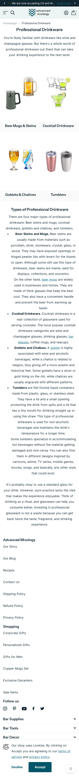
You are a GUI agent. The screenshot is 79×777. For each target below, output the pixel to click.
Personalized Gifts (16, 645)
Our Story (10, 546)
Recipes (8, 570)
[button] (4, 3)
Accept (40, 767)
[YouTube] (24, 708)
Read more (64, 3)
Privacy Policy (13, 617)
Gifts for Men (12, 657)
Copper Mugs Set (16, 668)
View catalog (5, 13)
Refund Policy (13, 606)
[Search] (13, 12)
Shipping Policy (14, 594)
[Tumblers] (58, 160)
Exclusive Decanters (17, 680)
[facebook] (33, 708)
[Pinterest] (14, 709)
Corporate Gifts (14, 633)
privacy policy (39, 757)
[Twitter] (42, 708)
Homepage (10, 23)
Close (39, 718)
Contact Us (11, 582)
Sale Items (10, 692)
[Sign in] (66, 12)
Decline (17, 767)
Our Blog (9, 558)
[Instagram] (5, 709)
